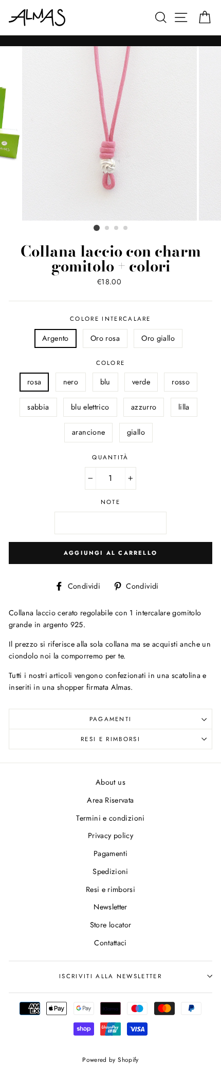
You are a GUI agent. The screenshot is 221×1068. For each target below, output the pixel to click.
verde (141, 382)
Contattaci (110, 943)
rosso (181, 382)
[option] (110, 133)
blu (105, 382)
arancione (88, 432)
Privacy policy (110, 835)
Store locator (111, 925)
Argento (55, 338)
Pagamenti (110, 719)
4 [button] (125, 228)
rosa (34, 382)
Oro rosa (105, 338)
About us (110, 782)
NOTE (110, 502)
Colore (110, 363)
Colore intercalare (110, 319)
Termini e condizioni (110, 818)
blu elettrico (90, 407)
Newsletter (110, 907)
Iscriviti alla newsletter (110, 976)
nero (70, 382)
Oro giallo (158, 338)
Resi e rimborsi (110, 739)
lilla (184, 407)
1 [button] (97, 228)
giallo (136, 432)
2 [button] (107, 228)
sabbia (38, 407)
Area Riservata (110, 800)
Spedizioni (110, 871)
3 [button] (116, 228)
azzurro (144, 407)
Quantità (110, 457)
